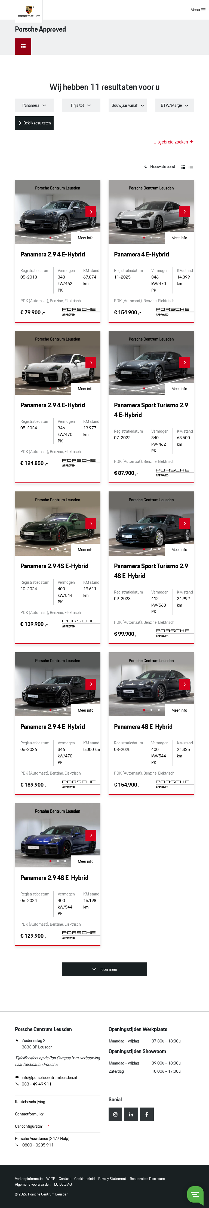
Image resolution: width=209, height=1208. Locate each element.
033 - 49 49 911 (36, 1084)
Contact (65, 1179)
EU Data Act (63, 1184)
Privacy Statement (112, 1179)
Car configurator (29, 1126)
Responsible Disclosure (147, 1179)
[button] (90, 211)
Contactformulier (29, 1114)
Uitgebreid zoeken (171, 142)
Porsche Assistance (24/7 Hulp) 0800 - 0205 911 (42, 1141)
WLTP (50, 1179)
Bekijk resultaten (37, 123)
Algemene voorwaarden (33, 1184)
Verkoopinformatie (29, 1179)
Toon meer (108, 969)
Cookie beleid (84, 1179)
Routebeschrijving (30, 1101)
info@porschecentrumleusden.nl (49, 1077)
